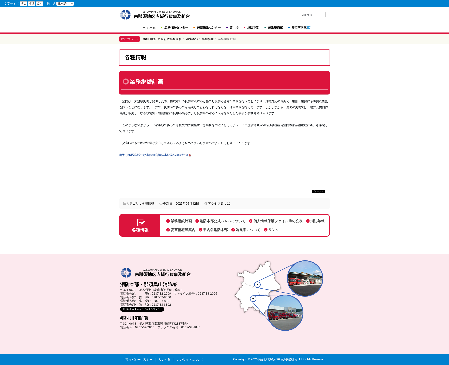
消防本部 (253, 27)
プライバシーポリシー (138, 359)
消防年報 (317, 221)
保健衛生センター (209, 27)
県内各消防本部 (215, 230)
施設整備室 (275, 27)
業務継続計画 (181, 221)
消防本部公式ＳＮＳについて (222, 221)
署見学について (248, 230)
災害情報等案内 (183, 230)
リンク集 (165, 359)
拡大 (23, 4)
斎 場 (234, 27)
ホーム (151, 27)
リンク (273, 230)
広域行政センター (176, 27)
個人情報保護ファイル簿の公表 (278, 221)
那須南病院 (299, 27)
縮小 (40, 4)
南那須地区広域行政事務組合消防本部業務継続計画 (153, 155)
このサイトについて (190, 359)
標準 (32, 4)
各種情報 (148, 203)
